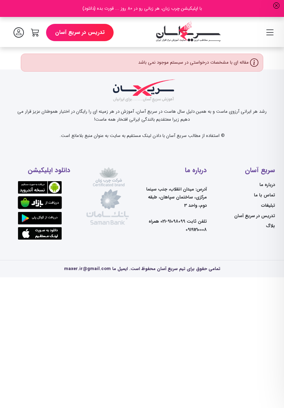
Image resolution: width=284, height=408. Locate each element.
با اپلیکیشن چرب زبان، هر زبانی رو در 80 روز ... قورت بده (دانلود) (142, 8)
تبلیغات (268, 205)
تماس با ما (264, 195)
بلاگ (270, 226)
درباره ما (267, 184)
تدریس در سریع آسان (80, 32)
